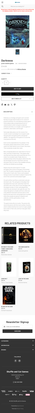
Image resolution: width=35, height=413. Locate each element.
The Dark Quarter (23, 247)
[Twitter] (11, 104)
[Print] (8, 104)
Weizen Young (20, 408)
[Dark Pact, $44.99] (9, 267)
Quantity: (4, 79)
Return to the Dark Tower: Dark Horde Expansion (7, 249)
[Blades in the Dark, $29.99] (9, 295)
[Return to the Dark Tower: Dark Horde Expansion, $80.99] (9, 235)
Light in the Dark (23, 279)
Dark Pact (4, 279)
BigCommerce (20, 405)
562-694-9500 (18, 382)
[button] (21, 69)
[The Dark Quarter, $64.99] (26, 235)
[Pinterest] (15, 104)
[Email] (5, 104)
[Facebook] (2, 104)
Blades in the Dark (7, 306)
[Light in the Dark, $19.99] (26, 267)
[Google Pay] (17, 94)
